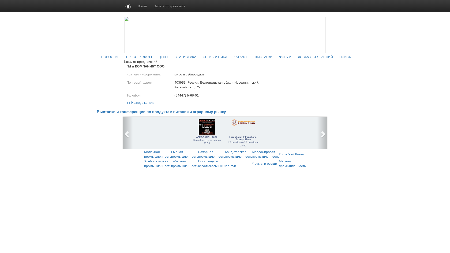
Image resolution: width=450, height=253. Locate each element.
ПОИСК (345, 56)
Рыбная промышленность (184, 154)
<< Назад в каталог (141, 102)
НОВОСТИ (109, 56)
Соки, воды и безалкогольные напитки (217, 163)
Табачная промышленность (184, 163)
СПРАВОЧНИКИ (215, 56)
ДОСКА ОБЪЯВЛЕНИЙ (315, 56)
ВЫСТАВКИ (264, 56)
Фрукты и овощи (264, 163)
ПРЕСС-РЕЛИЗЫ (139, 56)
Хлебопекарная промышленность (157, 163)
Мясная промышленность (292, 163)
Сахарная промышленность (211, 154)
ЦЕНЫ (163, 56)
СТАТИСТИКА (185, 56)
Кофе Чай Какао (291, 154)
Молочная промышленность (157, 154)
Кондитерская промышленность (238, 154)
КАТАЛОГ (241, 56)
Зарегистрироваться (169, 6)
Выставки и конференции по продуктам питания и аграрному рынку (161, 112)
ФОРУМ (285, 56)
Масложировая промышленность (265, 154)
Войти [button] (142, 6)
